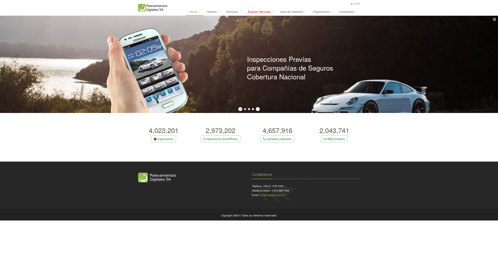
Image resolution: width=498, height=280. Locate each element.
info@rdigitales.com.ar (272, 195)
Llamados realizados (278, 139)
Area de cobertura (291, 12)
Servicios (232, 12)
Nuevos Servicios (259, 12)
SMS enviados (335, 139)
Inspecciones (164, 139)
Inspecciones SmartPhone (221, 139)
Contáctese (346, 12)
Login (356, 3)
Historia (212, 12)
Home (193, 12)
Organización (321, 12)
